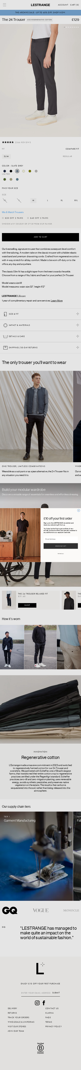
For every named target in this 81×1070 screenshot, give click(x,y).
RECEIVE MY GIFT (60, 546)
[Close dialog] (78, 510)
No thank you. (61, 553)
